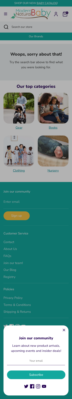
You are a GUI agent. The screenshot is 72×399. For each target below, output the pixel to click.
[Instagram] (38, 386)
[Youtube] (44, 386)
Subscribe (36, 375)
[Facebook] (32, 386)
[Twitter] (26, 386)
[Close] (64, 330)
